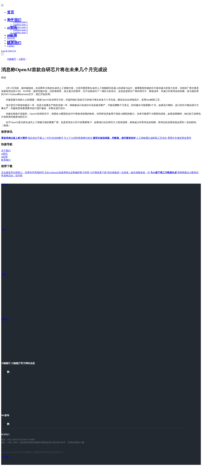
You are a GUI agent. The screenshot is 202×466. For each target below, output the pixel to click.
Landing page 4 (20, 30)
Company (11, 40)
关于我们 (14, 20)
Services (11, 38)
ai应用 (3, 274)
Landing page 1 (20, 22)
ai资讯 (12, 27)
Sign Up (12, 51)
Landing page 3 (20, 27)
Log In (4, 51)
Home (10, 19)
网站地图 (5, 457)
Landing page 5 (20, 32)
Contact (10, 46)
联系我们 (14, 43)
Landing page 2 (20, 24)
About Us (11, 35)
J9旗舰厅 (11, 59)
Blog (9, 43)
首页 (10, 12)
